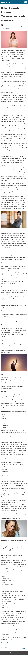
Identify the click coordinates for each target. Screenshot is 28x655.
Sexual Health (10, 642)
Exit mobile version (14, 653)
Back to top (24, 648)
